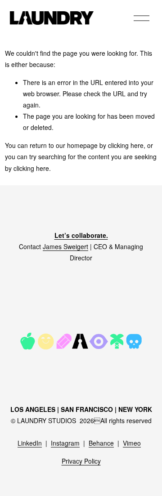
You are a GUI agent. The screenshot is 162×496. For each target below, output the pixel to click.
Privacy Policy (81, 460)
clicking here (126, 145)
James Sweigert (65, 246)
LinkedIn (30, 442)
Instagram (65, 442)
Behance (101, 442)
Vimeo (132, 442)
